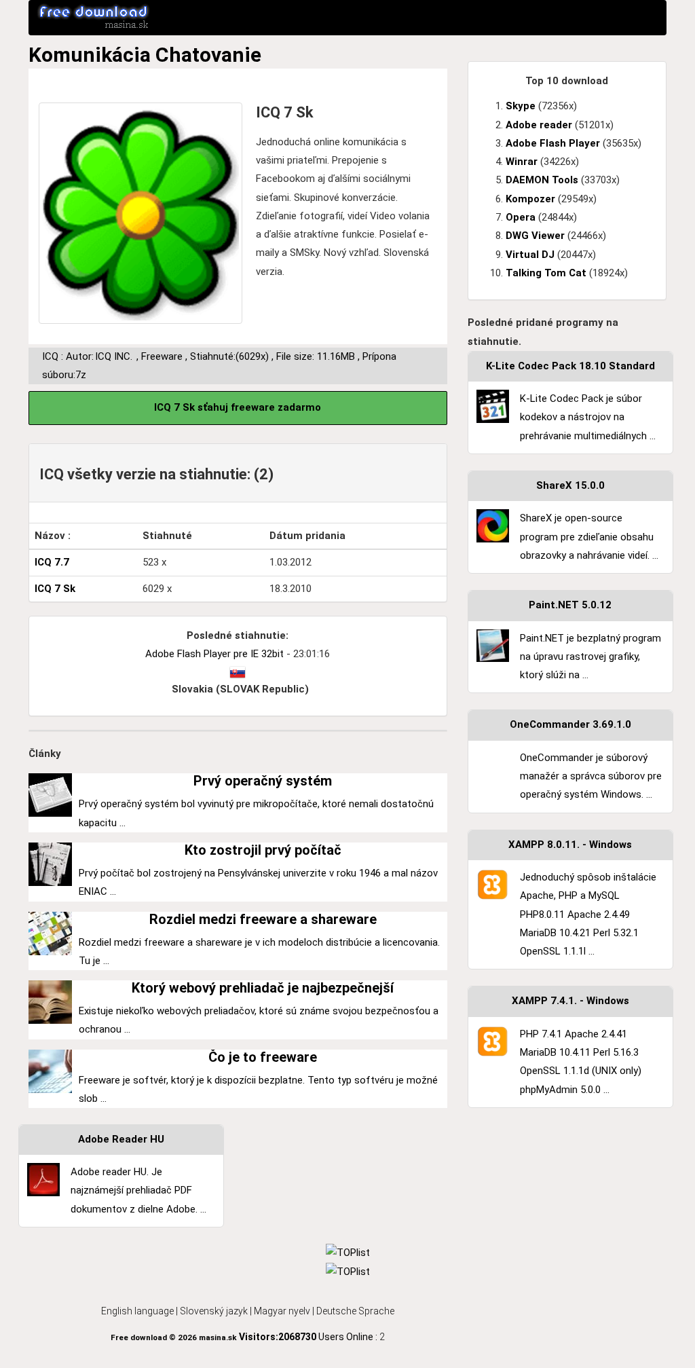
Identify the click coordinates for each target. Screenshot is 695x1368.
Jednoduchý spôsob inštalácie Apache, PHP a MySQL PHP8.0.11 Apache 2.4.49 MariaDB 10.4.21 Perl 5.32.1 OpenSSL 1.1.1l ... (588, 914)
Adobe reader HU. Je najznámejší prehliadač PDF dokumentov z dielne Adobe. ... (138, 1190)
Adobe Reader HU (121, 1139)
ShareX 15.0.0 (570, 485)
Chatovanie (208, 55)
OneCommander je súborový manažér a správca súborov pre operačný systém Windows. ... (591, 776)
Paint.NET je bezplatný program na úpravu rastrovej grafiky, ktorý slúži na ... (590, 657)
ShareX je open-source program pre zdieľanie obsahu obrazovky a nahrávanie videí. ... (589, 536)
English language (137, 1311)
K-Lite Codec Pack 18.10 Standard (570, 366)
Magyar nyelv (282, 1311)
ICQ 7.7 (52, 562)
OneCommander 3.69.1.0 (570, 724)
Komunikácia (90, 55)
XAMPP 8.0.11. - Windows (570, 844)
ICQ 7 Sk (55, 589)
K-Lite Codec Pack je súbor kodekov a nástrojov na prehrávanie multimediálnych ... (588, 417)
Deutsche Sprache (355, 1311)
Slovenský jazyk (214, 1311)
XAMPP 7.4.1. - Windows (570, 1001)
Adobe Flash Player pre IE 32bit (214, 654)
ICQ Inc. (113, 356)
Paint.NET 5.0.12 (570, 605)
